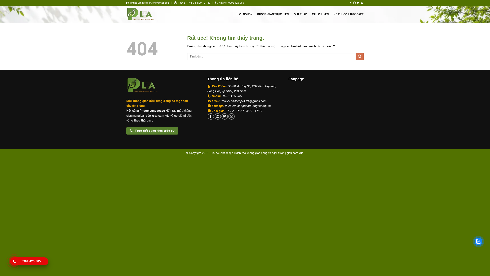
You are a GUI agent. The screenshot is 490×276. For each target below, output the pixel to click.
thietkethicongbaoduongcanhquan (248, 106)
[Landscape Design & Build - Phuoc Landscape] (151, 14)
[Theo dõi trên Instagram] (354, 3)
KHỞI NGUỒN (244, 14)
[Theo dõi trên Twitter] (358, 3)
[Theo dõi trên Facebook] (351, 3)
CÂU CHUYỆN (320, 14)
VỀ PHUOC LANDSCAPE (349, 14)
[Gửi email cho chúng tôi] (362, 3)
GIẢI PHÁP (300, 14)
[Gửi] (360, 56)
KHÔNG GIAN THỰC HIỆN (273, 14)
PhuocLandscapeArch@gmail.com (244, 101)
